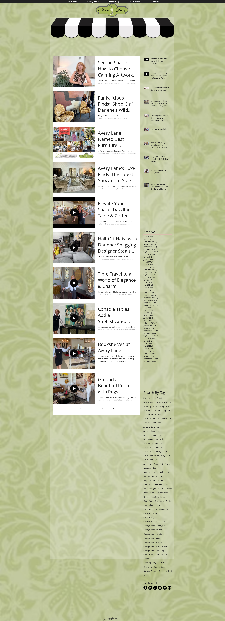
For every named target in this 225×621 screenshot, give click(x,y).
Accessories (148, 414)
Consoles (147, 558)
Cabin (162, 497)
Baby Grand (165, 464)
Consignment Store (151, 538)
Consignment (162, 525)
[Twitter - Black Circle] (150, 588)
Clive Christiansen (151, 521)
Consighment (149, 525)
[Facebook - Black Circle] (145, 588)
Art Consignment (150, 435)
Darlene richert (165, 571)
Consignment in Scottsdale (155, 546)
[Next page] (113, 408)
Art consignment (150, 439)
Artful (162, 439)
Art (159, 431)
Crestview (147, 567)
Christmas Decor (161, 509)
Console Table (149, 554)
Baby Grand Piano (151, 468)
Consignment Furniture (153, 534)
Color (163, 521)
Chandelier (148, 505)
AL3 (160, 398)
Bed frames (148, 484)
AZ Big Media (149, 402)
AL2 (156, 398)
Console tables (163, 554)
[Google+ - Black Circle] (155, 588)
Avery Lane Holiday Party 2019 (156, 455)
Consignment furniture (153, 542)
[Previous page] (80, 408)
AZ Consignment (164, 402)
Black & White (149, 493)
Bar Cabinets (149, 476)
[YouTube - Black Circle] (160, 588)
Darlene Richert (150, 571)
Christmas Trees (150, 513)
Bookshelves (162, 493)
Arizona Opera (149, 431)
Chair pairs (159, 501)
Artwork (146, 443)
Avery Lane (148, 447)
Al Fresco (159, 414)
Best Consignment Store (153, 488)
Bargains (147, 480)
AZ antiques (148, 406)
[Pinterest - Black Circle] (165, 588)
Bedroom (159, 484)
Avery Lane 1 (160, 447)
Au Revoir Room (159, 443)
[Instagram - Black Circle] (169, 588)
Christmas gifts (150, 517)
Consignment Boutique (153, 530)
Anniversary (165, 418)
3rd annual (148, 398)
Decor (146, 575)
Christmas (147, 509)
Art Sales (163, 435)
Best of (169, 488)
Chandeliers (160, 505)
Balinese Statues (150, 472)
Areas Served (112, 618)
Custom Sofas (159, 567)
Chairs (168, 501)
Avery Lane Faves (163, 451)
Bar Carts (160, 476)
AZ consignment (162, 406)
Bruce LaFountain (151, 497)
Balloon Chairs (166, 472)
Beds (167, 484)
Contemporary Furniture (154, 563)
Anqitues (147, 422)
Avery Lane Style (150, 460)
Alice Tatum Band (151, 418)
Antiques (157, 422)
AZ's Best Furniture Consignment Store (157, 410)
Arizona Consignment (152, 427)
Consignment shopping (153, 550)
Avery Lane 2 (149, 451)
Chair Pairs (148, 501)
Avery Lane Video (150, 464)
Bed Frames (158, 480)
